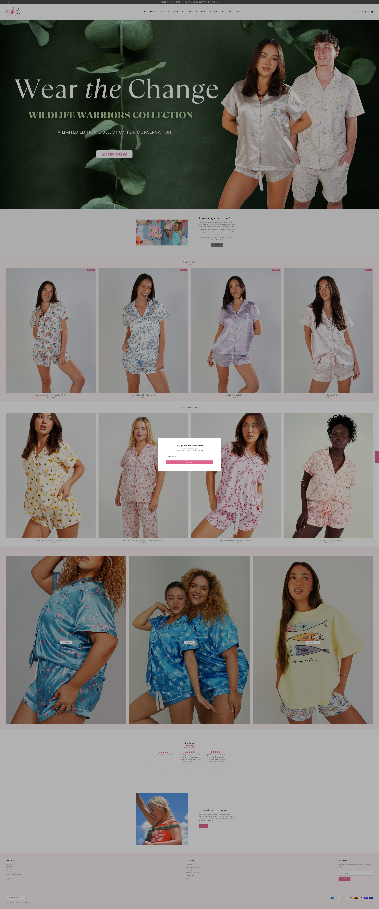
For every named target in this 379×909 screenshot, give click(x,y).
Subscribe (189, 462)
